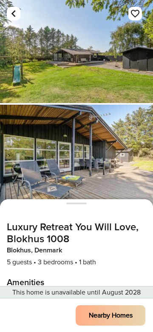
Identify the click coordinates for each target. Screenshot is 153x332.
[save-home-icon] (135, 13)
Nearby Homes (111, 315)
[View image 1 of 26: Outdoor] (76, 51)
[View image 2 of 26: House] (76, 156)
